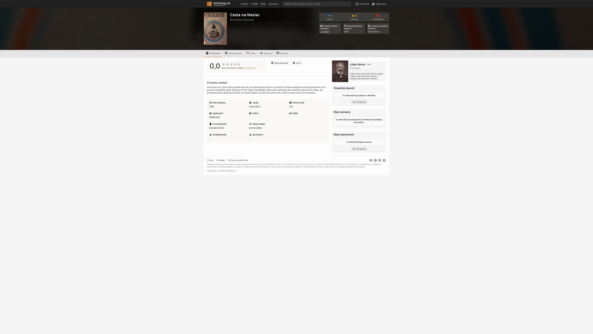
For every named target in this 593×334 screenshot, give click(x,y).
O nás (210, 160)
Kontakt (221, 160)
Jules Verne (360, 64)
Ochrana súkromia (238, 160)
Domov (244, 3)
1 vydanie (324, 31)
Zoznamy (273, 3)
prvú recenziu (249, 67)
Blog (263, 3)
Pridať (254, 3)
